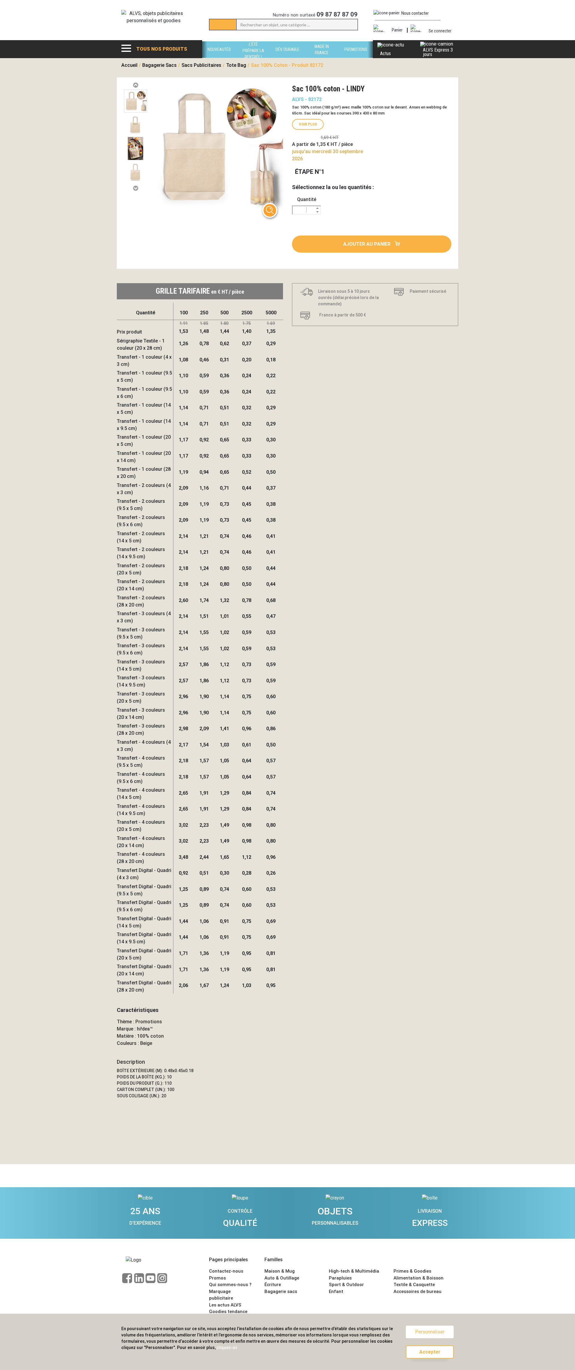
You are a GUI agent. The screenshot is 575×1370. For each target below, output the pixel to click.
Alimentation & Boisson (419, 1278)
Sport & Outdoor (346, 1284)
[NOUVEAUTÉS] (219, 56)
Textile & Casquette (414, 1284)
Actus (385, 53)
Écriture (272, 1284)
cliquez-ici (227, 1347)
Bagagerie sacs (280, 1291)
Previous (135, 85)
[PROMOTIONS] (356, 56)
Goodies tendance (228, 1311)
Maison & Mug (279, 1271)
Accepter (430, 1352)
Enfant (336, 1291)
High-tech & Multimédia (354, 1271)
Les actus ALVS (225, 1305)
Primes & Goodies (412, 1271)
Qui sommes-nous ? (230, 1284)
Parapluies (340, 1278)
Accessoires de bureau (417, 1291)
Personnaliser (429, 1332)
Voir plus (308, 124)
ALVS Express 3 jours (438, 52)
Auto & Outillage (281, 1278)
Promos (217, 1278)
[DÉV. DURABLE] (287, 56)
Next (135, 188)
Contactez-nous (226, 1271)
